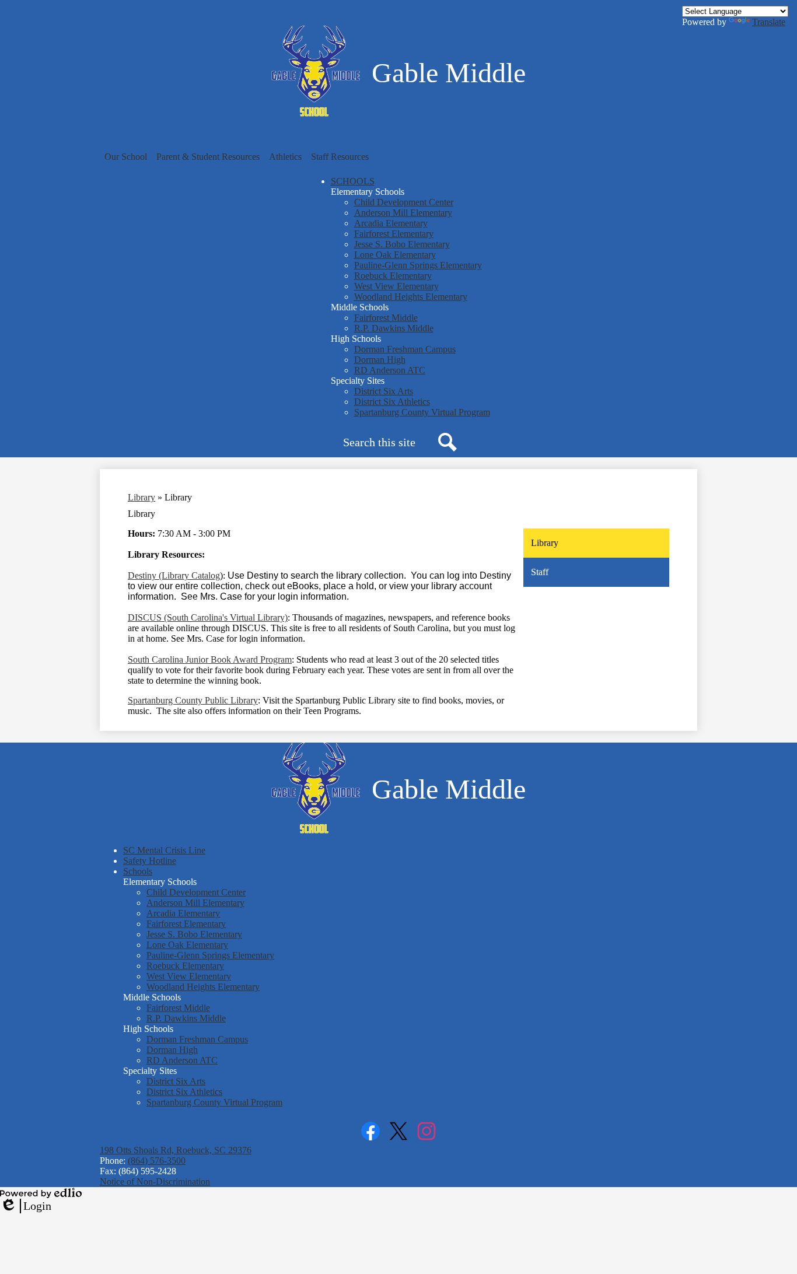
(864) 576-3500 (157, 1161)
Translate (768, 22)
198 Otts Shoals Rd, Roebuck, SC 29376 (175, 1150)
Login (25, 1206)
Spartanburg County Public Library (193, 700)
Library (141, 497)
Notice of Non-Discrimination (155, 1181)
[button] (126, 157)
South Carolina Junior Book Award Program (210, 659)
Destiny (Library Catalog (174, 575)
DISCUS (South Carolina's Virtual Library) (208, 617)
